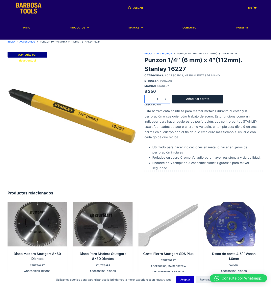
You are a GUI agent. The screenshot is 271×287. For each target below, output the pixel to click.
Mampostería (177, 266)
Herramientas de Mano (202, 75)
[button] (238, 278)
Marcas (134, 27)
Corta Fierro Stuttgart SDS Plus (168, 254)
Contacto (189, 27)
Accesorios (174, 75)
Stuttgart (37, 265)
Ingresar (242, 27)
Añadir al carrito (197, 99)
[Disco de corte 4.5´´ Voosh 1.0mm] (233, 224)
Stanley (163, 85)
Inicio (26, 27)
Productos (77, 27)
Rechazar (205, 279)
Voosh (233, 265)
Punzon (166, 80)
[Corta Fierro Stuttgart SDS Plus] (168, 224)
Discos (45, 271)
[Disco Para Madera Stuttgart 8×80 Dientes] (103, 224)
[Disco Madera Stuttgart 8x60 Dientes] (37, 224)
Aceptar (185, 279)
